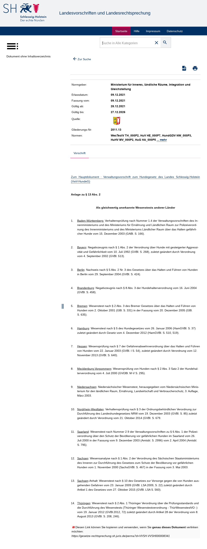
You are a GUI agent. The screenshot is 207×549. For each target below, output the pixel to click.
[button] (195, 68)
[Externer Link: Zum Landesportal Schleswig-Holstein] (24, 13)
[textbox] (126, 44)
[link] (121, 535)
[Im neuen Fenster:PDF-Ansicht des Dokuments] (184, 68)
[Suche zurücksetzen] (156, 43)
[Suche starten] (166, 43)
